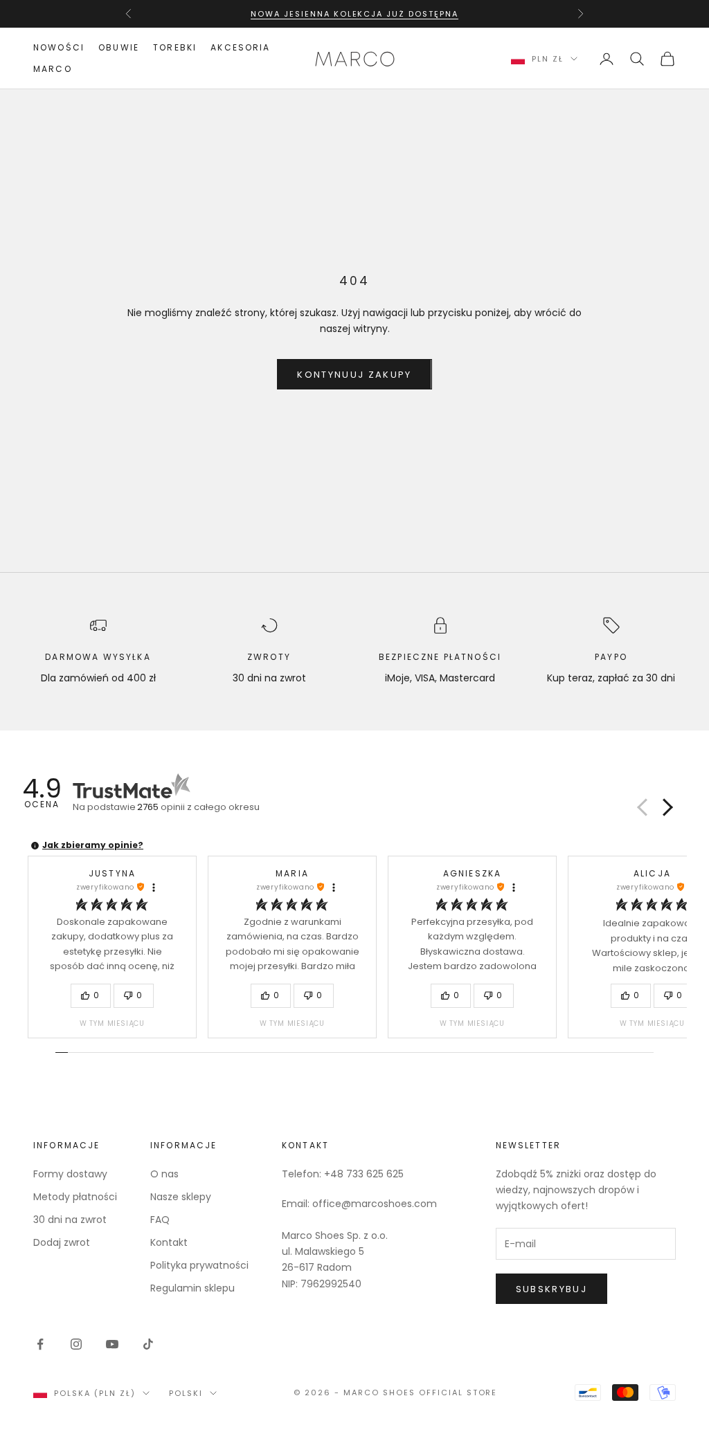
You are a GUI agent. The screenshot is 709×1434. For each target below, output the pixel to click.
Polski (186, 1393)
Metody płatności (75, 1197)
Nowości (58, 47)
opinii (198, 806)
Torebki (175, 47)
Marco (52, 69)
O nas (164, 1174)
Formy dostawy (70, 1174)
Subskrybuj (551, 1289)
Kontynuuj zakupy (354, 374)
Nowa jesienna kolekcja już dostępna (354, 13)
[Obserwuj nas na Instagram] (76, 1344)
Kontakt (169, 1242)
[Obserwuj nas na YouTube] (112, 1344)
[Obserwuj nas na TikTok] (148, 1344)
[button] (665, 807)
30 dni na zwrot (70, 1219)
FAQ (160, 1219)
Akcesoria (240, 47)
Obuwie (118, 47)
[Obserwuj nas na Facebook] (40, 1344)
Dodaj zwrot (61, 1242)
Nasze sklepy (180, 1197)
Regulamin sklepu (192, 1288)
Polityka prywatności (199, 1265)
